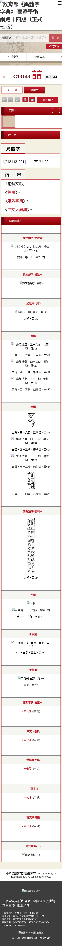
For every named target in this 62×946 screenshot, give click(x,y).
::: (1, 77)
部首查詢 (13, 56)
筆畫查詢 (39, 56)
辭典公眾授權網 (44, 901)
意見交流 (8, 905)
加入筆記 (47, 100)
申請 (36, 711)
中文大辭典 (17, 210)
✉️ (32, 99)
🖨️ (25, 99)
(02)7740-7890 (19, 922)
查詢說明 (54, 46)
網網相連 (23, 905)
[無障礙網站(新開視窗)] (31, 932)
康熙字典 (15, 201)
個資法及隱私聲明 (18, 901)
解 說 (12, 90)
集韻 (11, 192)
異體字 (34, 90)
